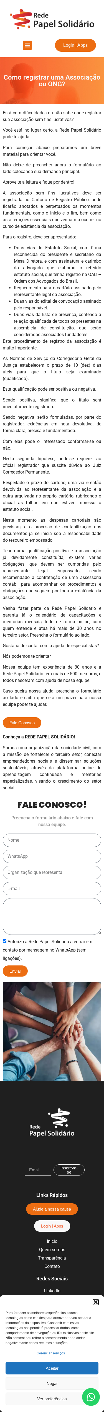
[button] (95, 1302)
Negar (52, 1383)
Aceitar (52, 1368)
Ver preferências (52, 1398)
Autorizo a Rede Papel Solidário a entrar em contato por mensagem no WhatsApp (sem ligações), (47, 950)
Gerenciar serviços (51, 1353)
